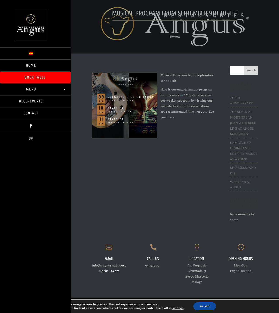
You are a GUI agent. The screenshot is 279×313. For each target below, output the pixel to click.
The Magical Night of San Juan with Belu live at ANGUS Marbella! (243, 123)
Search (251, 71)
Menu (31, 89)
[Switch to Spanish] (35, 53)
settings (178, 308)
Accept (204, 306)
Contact (31, 113)
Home (31, 65)
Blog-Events (31, 101)
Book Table (35, 77)
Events (175, 37)
